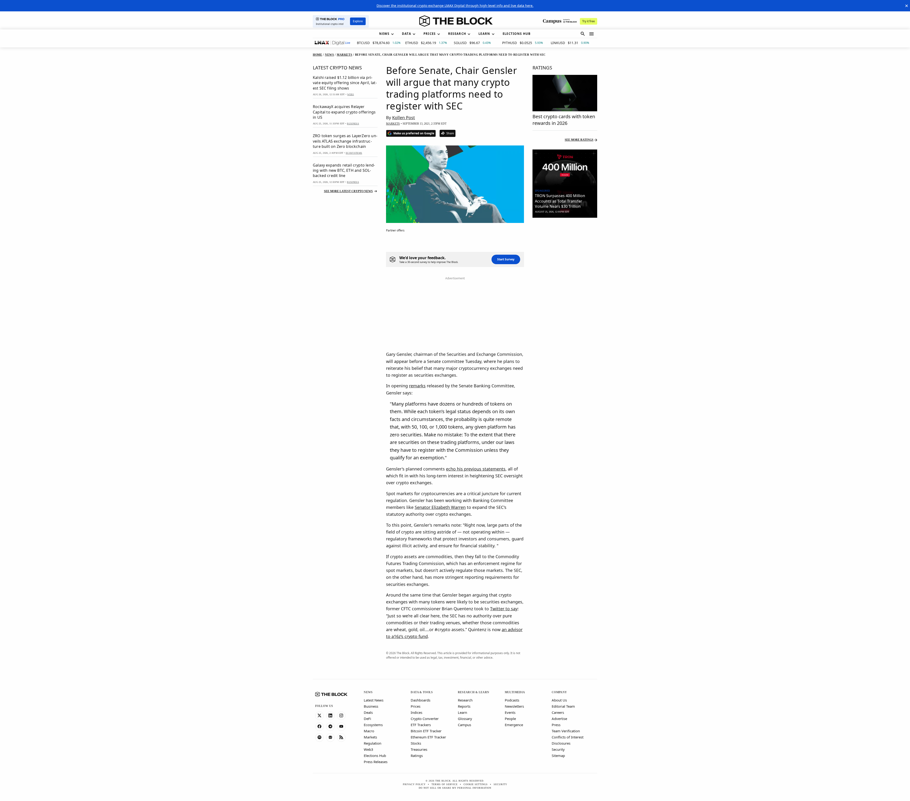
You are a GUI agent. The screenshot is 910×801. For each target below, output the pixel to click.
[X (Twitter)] (319, 715)
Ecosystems (373, 725)
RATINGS (542, 67)
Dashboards (420, 700)
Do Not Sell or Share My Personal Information (455, 788)
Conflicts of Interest (567, 737)
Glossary (465, 718)
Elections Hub (375, 755)
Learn (462, 712)
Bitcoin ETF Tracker (426, 731)
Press (556, 725)
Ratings (417, 755)
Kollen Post (403, 117)
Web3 (368, 749)
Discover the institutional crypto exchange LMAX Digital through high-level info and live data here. (455, 5)
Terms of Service (445, 784)
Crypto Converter (425, 718)
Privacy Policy (414, 784)
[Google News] (330, 737)
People (510, 718)
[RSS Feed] (341, 737)
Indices (416, 712)
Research (465, 700)
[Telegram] (330, 726)
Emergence (514, 725)
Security (558, 749)
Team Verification (566, 731)
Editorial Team (563, 706)
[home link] (456, 21)
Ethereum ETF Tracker (428, 737)
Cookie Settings (476, 784)
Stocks (416, 743)
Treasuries (419, 749)
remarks (417, 386)
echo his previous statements (475, 469)
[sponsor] (564, 167)
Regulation (372, 743)
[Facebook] (319, 726)
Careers (558, 712)
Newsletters (514, 706)
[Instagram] (341, 715)
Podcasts (512, 700)
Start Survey (505, 259)
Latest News (373, 700)
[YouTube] (341, 726)
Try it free (588, 21)
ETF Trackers (421, 725)
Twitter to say (504, 608)
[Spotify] (319, 737)
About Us (559, 700)
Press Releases (375, 762)
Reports (464, 706)
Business (371, 706)
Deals (368, 712)
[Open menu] (591, 34)
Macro (369, 731)
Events (510, 712)
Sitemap (558, 755)
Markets (370, 737)
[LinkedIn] (330, 715)
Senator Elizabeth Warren (440, 507)
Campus (464, 725)
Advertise (559, 718)
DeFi (367, 718)
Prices (415, 706)
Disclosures (561, 743)
